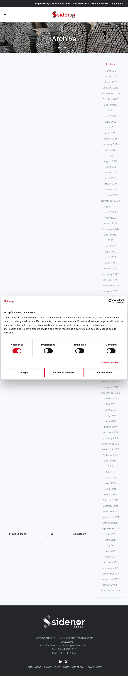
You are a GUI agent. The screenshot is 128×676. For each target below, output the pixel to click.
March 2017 (110, 556)
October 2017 (110, 522)
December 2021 (111, 285)
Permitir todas (104, 372)
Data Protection (73, 667)
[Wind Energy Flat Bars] (43, 70)
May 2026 (110, 76)
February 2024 (110, 189)
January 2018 (110, 505)
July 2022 (110, 246)
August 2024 (110, 161)
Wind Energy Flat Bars (44, 93)
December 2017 (110, 511)
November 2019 (110, 381)
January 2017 (110, 568)
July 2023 (110, 212)
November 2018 (110, 449)
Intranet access (80, 3)
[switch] (48, 350)
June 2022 (110, 251)
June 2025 (110, 121)
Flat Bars (43, 200)
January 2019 (110, 438)
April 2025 (110, 133)
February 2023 (110, 229)
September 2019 (110, 392)
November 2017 (110, 517)
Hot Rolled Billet (16, 202)
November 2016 (110, 579)
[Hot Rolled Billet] (16, 182)
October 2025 (110, 99)
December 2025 (110, 93)
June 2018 (110, 477)
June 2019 (110, 409)
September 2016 (110, 590)
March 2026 (110, 82)
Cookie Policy (94, 667)
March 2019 (110, 426)
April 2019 (110, 421)
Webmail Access (99, 3)
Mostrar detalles (109, 362)
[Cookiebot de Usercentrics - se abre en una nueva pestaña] (110, 301)
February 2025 (110, 144)
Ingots (69, 89)
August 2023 (110, 206)
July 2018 (111, 472)
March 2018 (110, 494)
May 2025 (110, 127)
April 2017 (111, 551)
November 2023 (110, 200)
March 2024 (110, 183)
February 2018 (110, 500)
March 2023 (110, 223)
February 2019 (110, 432)
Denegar (23, 372)
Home (62, 47)
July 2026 (110, 70)
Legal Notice (34, 667)
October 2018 (110, 455)
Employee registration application (52, 3)
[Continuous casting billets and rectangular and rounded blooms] (16, 70)
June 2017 (110, 539)
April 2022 (110, 263)
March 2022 (110, 268)
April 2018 (110, 489)
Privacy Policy (52, 667)
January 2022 (110, 280)
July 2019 (110, 404)
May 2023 (110, 217)
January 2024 (110, 195)
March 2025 (110, 138)
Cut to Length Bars (73, 202)
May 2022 (110, 257)
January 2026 (110, 87)
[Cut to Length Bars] (71, 182)
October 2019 (110, 387)
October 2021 (110, 291)
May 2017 (111, 545)
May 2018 (110, 483)
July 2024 (110, 167)
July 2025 (110, 116)
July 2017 (110, 534)
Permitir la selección (64, 372)
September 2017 (110, 528)
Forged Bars (18, 478)
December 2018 (110, 443)
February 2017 (110, 562)
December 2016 (111, 573)
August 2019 (110, 398)
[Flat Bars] (43, 182)
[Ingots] (71, 70)
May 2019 (111, 415)
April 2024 (110, 178)
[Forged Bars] (16, 459)
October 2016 (110, 585)
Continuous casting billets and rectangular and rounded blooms (18, 101)
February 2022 (110, 274)
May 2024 (110, 172)
